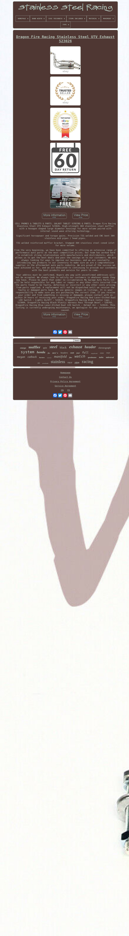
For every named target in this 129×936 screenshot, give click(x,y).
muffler (34, 347)
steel (53, 347)
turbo (101, 357)
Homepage (65, 372)
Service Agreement (65, 386)
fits (49, 353)
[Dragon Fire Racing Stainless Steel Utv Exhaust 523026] (65, 60)
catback (32, 356)
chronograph (104, 347)
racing (87, 361)
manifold (60, 356)
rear (108, 353)
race (70, 362)
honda (41, 352)
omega (23, 348)
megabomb (94, 353)
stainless (58, 361)
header (90, 347)
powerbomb (45, 363)
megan (21, 356)
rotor (102, 353)
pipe (77, 362)
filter (70, 357)
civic (49, 358)
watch (80, 357)
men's (55, 353)
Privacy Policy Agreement (65, 381)
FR (68, 390)
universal (110, 357)
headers (64, 352)
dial (39, 363)
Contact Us (65, 377)
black (63, 347)
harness (42, 357)
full (85, 352)
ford (77, 353)
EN (62, 390)
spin (45, 347)
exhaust (75, 347)
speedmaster (92, 357)
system (27, 352)
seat (72, 352)
